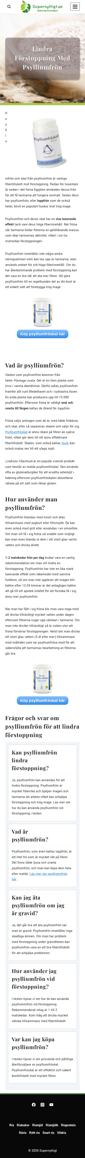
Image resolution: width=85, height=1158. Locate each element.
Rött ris (34, 1133)
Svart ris (48, 1133)
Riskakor (23, 1125)
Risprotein (68, 1125)
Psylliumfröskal (16, 432)
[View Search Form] (9, 6)
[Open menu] (75, 6)
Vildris (61, 1133)
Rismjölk (52, 1125)
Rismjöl (37, 1125)
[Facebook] (33, 1104)
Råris (22, 1133)
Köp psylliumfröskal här (42, 334)
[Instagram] (42, 1104)
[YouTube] (51, 1104)
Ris (11, 1125)
